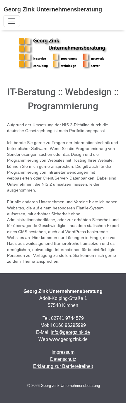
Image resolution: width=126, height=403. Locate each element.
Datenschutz (63, 359)
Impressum (63, 352)
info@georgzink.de (70, 332)
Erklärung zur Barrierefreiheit (63, 366)
